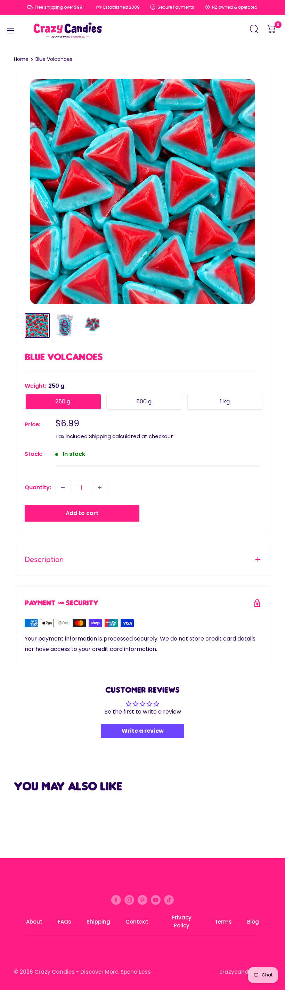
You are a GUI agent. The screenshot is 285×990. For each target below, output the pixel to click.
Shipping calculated (114, 436)
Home (21, 59)
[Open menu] (10, 30)
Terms (223, 921)
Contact (136, 921)
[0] (272, 31)
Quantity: (38, 487)
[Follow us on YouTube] (156, 899)
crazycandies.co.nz (245, 971)
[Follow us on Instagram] (129, 899)
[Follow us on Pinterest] (142, 899)
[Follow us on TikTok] (169, 899)
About (34, 921)
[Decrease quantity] (63, 487)
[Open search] (254, 31)
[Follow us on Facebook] (116, 899)
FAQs (64, 921)
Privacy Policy (182, 921)
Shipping (98, 921)
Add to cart (82, 513)
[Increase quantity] (99, 487)
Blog (253, 921)
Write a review (143, 731)
